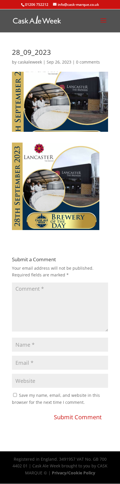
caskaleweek (30, 62)
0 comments (88, 62)
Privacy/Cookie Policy (73, 473)
